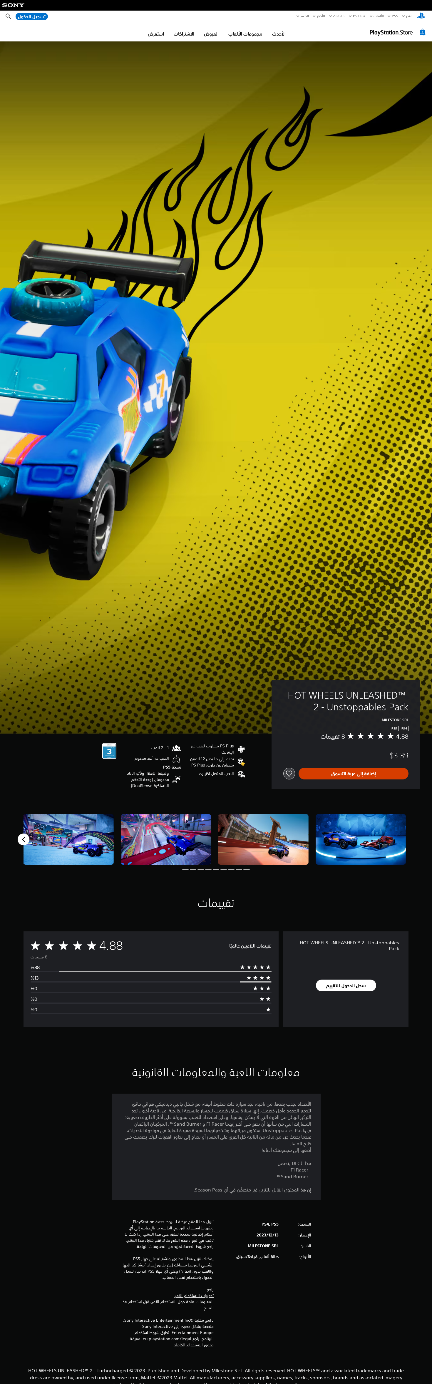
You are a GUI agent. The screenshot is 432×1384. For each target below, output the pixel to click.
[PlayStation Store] (398, 32)
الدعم (305, 16)
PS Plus (359, 16)
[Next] (23, 839)
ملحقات (339, 16)
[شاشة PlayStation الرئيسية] (421, 16)
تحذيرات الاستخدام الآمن (194, 1295)
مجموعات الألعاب (245, 34)
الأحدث (279, 34)
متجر (409, 16)
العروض (211, 34)
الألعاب (379, 16)
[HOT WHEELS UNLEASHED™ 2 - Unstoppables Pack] (361, 839)
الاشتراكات (184, 34)
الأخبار (321, 16)
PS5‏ (395, 16)
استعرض (156, 34)
